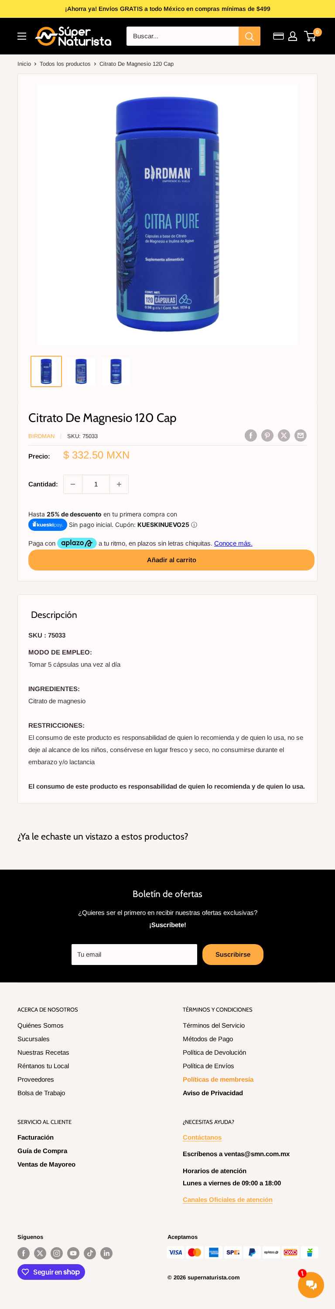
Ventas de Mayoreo (46, 1164)
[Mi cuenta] (292, 36)
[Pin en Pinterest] (267, 435)
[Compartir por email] (300, 435)
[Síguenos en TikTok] (90, 1253)
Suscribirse (232, 954)
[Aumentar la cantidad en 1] (119, 484)
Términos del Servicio (214, 1025)
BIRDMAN (41, 436)
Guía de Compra (42, 1150)
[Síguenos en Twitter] (40, 1253)
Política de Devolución (214, 1052)
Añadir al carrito (171, 559)
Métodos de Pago (208, 1038)
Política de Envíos (208, 1065)
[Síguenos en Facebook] (23, 1253)
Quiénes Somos (40, 1025)
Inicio (24, 64)
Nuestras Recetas (43, 1052)
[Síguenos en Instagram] (57, 1253)
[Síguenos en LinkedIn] (106, 1253)
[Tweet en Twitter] (284, 435)
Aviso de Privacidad (213, 1092)
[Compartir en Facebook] (251, 435)
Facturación (35, 1137)
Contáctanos (202, 1137)
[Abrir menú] (21, 36)
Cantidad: (43, 484)
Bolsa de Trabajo (41, 1092)
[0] (310, 36)
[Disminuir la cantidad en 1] (73, 484)
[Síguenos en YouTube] (73, 1253)
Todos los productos (65, 64)
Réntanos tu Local (43, 1065)
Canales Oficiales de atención (228, 1199)
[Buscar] (249, 36)
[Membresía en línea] (278, 36)
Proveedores (35, 1079)
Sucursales (33, 1038)
